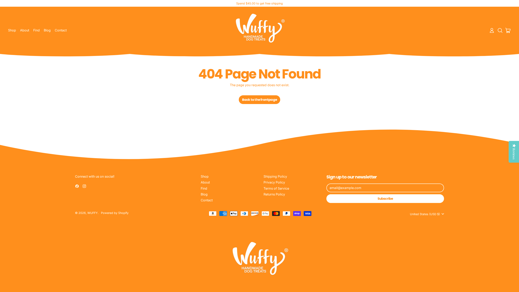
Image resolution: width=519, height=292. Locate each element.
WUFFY (92, 213)
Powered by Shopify (115, 213)
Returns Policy (274, 194)
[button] (500, 30)
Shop (12, 30)
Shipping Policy (275, 176)
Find (36, 30)
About (24, 30)
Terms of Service (276, 188)
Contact (61, 30)
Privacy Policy (274, 182)
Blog (47, 30)
